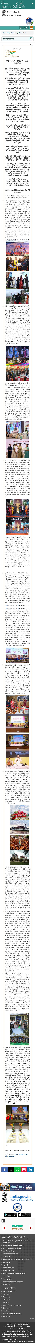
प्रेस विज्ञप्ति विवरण (21, 33)
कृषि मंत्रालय (6, 1299)
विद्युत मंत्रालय (6, 1316)
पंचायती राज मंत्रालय (8, 1311)
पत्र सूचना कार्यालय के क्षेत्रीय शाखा (12, 1248)
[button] (13, 7)
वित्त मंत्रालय (6, 1297)
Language (21, 1)
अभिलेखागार (13, 1328)
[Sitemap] (20, 7)
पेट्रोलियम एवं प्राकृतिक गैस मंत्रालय (12, 1313)
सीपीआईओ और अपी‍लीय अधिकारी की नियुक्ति (14, 1273)
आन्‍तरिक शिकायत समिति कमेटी (10, 1254)
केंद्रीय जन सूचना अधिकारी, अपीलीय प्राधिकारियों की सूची (17, 1259)
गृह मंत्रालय (6, 1302)
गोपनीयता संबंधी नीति (23, 1324)
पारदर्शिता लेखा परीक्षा (8, 1270)
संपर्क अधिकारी (6, 1256)
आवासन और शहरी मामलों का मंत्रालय (12, 1305)
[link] (17, 1186)
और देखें (32, 1319)
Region (3, 1)
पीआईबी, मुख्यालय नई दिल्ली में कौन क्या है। (14, 1245)
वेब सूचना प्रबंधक (7, 1279)
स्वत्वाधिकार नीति (9, 1326)
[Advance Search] (23, 7)
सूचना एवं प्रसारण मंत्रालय (10, 1291)
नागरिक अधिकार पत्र (8, 1268)
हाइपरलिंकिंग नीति (11, 1324)
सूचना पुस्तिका (6, 1276)
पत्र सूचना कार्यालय (14, 15)
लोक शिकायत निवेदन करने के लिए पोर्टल (13, 1282)
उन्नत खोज (25, 28)
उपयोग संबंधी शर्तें (20, 1326)
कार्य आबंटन (6, 1265)
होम (3, 33)
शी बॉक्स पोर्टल (6, 1284)
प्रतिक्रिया (22, 1328)
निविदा (28, 1326)
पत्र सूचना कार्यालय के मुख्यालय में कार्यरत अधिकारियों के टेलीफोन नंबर (17, 1242)
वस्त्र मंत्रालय (6, 1294)
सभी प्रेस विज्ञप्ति (10, 33)
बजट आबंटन (6, 1262)
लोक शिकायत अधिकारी (8, 1251)
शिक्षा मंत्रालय (6, 1308)
